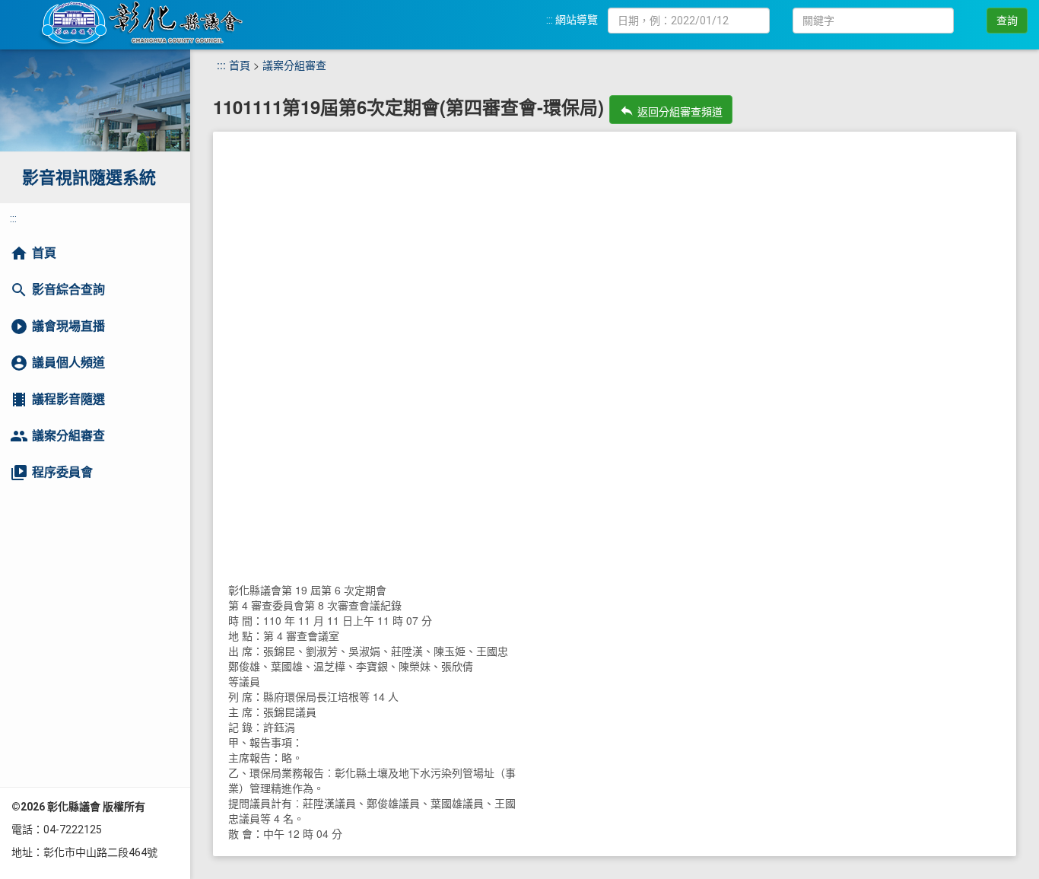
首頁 (239, 64)
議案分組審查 (294, 64)
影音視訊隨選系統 (89, 177)
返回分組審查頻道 (671, 111)
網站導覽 (576, 20)
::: (549, 20)
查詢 (1007, 20)
